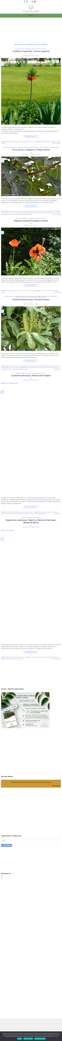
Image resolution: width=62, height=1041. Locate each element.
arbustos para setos (44, 367)
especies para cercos (54, 367)
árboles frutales (13, 212)
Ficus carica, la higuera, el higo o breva (31, 149)
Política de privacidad (40, 1038)
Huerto (50, 147)
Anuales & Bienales (21, 373)
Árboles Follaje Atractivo (10, 147)
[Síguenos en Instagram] (27, 2)
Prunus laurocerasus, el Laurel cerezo (31, 299)
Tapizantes (38, 517)
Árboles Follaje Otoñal (23, 147)
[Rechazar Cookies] (60, 1036)
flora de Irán (42, 290)
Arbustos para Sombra (35, 296)
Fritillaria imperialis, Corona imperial (31, 51)
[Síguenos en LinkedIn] (37, 2)
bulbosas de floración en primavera (49, 141)
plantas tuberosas (13, 513)
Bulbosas (17, 48)
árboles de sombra (5, 212)
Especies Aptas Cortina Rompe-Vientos (47, 366)
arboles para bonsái (37, 212)
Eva (38, 55)
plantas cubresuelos (18, 658)
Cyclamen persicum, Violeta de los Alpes (31, 375)
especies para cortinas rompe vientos (9, 369)
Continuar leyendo (31, 136)
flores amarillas (9, 658)
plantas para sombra (23, 369)
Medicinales (55, 147)
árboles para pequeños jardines (49, 212)
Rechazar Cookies (28, 1038)
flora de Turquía (49, 290)
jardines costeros (19, 214)
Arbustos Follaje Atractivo (22, 296)
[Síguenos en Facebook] (24, 2)
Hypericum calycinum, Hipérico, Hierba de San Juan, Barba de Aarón (31, 521)
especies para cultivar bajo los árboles (45, 657)
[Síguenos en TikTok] (30, 2)
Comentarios (57, 292)
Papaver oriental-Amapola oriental (31, 220)
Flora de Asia (34, 48)
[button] (31, 15)
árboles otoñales (28, 212)
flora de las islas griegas (45, 512)
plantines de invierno (29, 513)
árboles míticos (20, 212)
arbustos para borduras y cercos (32, 367)
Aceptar (20, 1038)
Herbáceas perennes (41, 218)
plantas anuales (4, 513)
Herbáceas (43, 373)
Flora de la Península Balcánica (28, 297)
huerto (13, 214)
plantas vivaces (20, 513)
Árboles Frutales (34, 147)
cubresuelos (33, 657)
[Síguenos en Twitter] (32, 2)
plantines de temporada (39, 513)
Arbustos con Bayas (10, 296)
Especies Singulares (25, 48)
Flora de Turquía (42, 48)
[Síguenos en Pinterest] (35, 2)
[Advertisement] (31, 28)
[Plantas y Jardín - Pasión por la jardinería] (31, 8)
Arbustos (23, 517)
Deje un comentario (56, 143)
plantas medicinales (27, 214)
